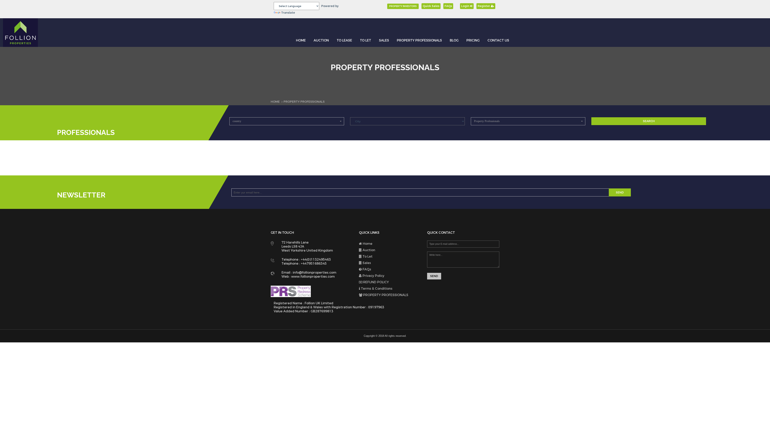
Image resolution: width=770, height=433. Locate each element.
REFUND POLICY (375, 282)
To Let (365, 40)
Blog (454, 40)
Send (620, 192)
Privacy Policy (373, 276)
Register (484, 6)
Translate (288, 13)
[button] (286, 121)
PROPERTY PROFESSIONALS (419, 40)
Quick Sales (431, 6)
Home (301, 40)
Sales (384, 40)
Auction (321, 40)
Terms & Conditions (376, 288)
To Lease (344, 40)
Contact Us (498, 40)
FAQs (448, 6)
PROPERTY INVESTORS (403, 6)
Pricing (473, 40)
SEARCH (649, 121)
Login (465, 6)
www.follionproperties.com (312, 276)
